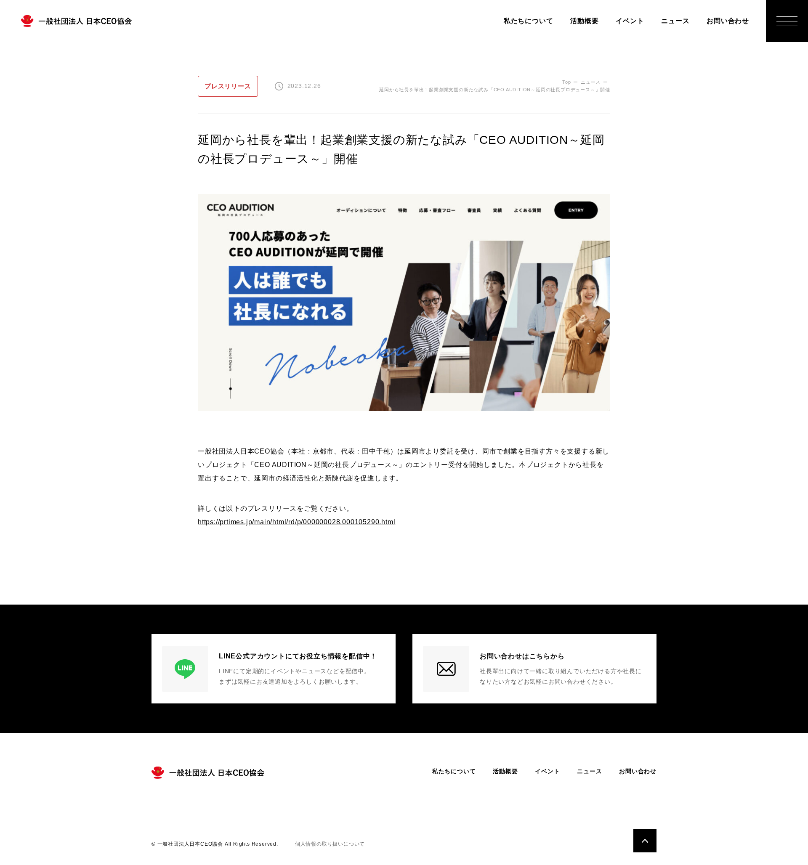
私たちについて (528, 20)
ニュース (675, 20)
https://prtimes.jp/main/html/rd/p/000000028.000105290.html (296, 521)
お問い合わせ (728, 20)
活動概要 (584, 20)
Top (566, 82)
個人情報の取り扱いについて (330, 844)
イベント (630, 20)
